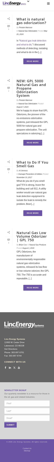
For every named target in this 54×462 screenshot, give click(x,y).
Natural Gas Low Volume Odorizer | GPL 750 (32, 236)
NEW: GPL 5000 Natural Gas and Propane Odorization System (31, 88)
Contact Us (27, 448)
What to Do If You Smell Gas (32, 164)
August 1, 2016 (28, 248)
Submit (10, 425)
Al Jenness (23, 171)
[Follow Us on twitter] (14, 368)
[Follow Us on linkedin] (10, 368)
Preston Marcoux (25, 27)
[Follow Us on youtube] (19, 368)
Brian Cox (23, 245)
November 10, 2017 (24, 177)
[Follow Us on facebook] (5, 368)
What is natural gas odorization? (31, 21)
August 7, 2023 (22, 107)
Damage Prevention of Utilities (30, 174)
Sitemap (27, 451)
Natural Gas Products (37, 245)
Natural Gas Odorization (27, 31)
